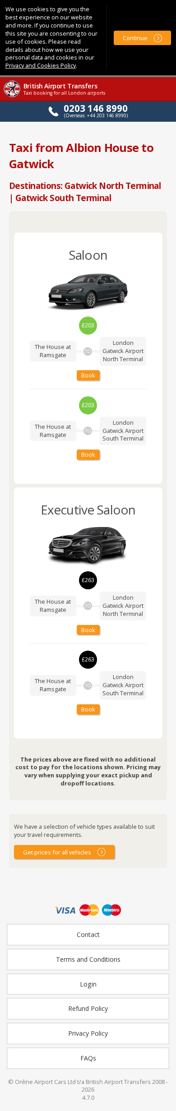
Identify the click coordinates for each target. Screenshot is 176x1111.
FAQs (88, 1058)
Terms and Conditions (88, 959)
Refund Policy (88, 1008)
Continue (135, 38)
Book (88, 375)
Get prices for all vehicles (57, 852)
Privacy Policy (88, 1033)
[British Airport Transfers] (13, 96)
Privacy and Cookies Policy (40, 65)
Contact (88, 934)
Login (88, 984)
